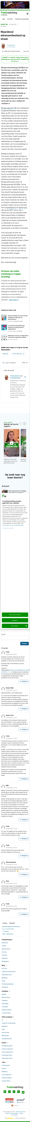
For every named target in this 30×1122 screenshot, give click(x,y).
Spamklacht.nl (11, 207)
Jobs (3, 1062)
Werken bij (5, 958)
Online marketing (17, 353)
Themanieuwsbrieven (8, 984)
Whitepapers (5, 961)
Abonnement (5, 1035)
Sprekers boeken (6, 1010)
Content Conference (7, 1049)
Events (4, 1043)
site (11, 126)
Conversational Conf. (7, 1052)
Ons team (4, 955)
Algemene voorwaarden (12, 1113)
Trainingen (4, 1000)
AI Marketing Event (7, 1046)
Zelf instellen (14, 626)
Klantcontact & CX (7, 974)
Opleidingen (5, 1003)
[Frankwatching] (9, 12)
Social (3, 981)
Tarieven (6, 931)
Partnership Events (7, 1058)
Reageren (23, 681)
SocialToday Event (7, 1055)
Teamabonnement (7, 1038)
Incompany (5, 1006)
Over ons (4, 952)
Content (4, 1068)
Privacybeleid (14, 1115)
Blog (3, 19)
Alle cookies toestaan (15, 614)
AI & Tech (10, 19)
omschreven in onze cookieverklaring (12, 525)
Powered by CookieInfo (8, 528)
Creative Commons (20, 1111)
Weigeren (15, 620)
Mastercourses (6, 997)
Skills (3, 1029)
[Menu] (27, 14)
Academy (5, 991)
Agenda (4, 994)
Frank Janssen (11, 45)
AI (2, 1020)
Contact (4, 946)
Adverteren (5, 942)
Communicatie (6, 1065)
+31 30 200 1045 (9, 929)
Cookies (21, 1113)
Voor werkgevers (6, 1074)
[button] (24, 423)
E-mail (3, 634)
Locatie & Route (6, 1013)
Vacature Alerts (6, 1081)
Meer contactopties (7, 934)
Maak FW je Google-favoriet (12, 51)
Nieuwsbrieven (6, 949)
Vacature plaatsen (7, 1078)
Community (5, 987)
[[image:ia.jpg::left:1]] (8, 108)
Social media (5, 1032)
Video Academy (7, 1017)
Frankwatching (12, 47)
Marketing (5, 353)
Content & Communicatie (22, 19)
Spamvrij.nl (22, 207)
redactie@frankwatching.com (12, 926)
